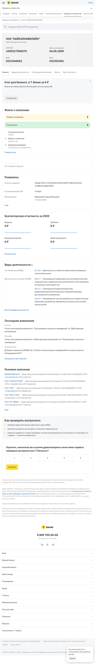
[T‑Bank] (13, 3)
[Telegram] (53, 545)
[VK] (42, 545)
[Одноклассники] (47, 545)
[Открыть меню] (3, 2)
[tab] (5, 72)
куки (83, 649)
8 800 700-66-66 (47, 535)
